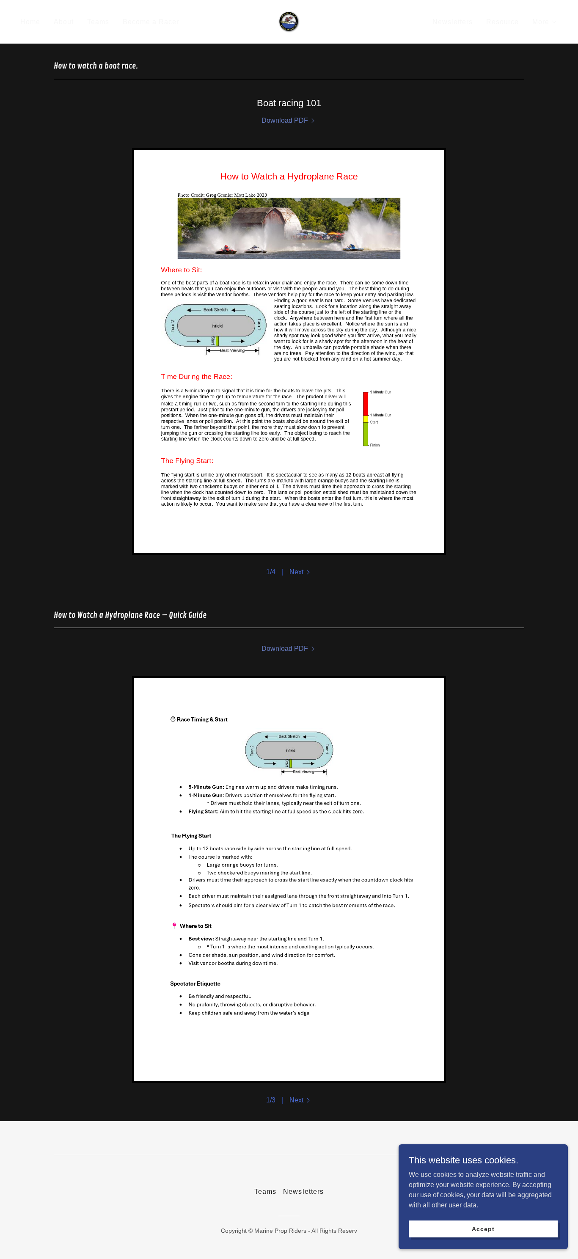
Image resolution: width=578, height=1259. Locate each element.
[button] (545, 23)
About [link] (64, 21)
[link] (289, 21)
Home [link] (30, 21)
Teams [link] (98, 21)
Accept (483, 1228)
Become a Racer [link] (151, 21)
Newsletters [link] (452, 21)
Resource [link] (502, 21)
